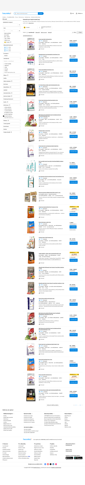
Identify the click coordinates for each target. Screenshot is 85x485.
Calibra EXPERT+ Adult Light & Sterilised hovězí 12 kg (50, 253)
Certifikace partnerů (54, 451)
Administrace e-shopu (38, 446)
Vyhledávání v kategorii (8, 22)
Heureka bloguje (6, 454)
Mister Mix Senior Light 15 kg (45, 222)
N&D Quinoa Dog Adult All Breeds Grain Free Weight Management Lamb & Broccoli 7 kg (49, 314)
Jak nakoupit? (21, 446)
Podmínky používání (6, 449)
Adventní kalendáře (7, 420)
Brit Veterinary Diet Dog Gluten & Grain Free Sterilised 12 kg (51, 176)
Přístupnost (5, 460)
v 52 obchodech (73, 42)
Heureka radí (20, 449)
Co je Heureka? (5, 446)
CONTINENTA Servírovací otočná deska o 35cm (52, 415)
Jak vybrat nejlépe (28, 427)
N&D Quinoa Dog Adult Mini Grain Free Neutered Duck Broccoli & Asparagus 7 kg (50, 115)
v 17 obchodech (73, 133)
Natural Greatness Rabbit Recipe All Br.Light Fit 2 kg (49, 192)
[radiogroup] (12, 49)
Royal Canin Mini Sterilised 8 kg (45, 39)
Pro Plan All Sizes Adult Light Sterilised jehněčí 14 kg (50, 390)
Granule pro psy (27, 17)
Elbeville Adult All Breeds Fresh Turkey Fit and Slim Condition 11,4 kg (51, 268)
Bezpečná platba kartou (23, 456)
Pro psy (16, 17)
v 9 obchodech (72, 270)
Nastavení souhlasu (22, 453)
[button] (10, 24)
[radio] (3, 47)
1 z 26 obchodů (72, 257)
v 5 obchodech (72, 57)
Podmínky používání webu (56, 467)
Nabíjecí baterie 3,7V (7, 424)
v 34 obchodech (73, 148)
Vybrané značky (27, 413)
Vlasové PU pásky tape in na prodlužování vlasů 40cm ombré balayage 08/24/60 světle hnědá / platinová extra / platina (52, 417)
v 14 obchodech (73, 194)
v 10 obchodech (73, 240)
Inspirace (51, 453)
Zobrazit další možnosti (8, 72)
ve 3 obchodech (73, 286)
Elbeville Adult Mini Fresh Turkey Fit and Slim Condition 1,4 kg (51, 283)
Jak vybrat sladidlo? (27, 429)
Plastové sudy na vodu (7, 425)
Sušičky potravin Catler (7, 428)
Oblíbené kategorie (8, 413)
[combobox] (26, 13)
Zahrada (66, 424)
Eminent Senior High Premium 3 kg (46, 237)
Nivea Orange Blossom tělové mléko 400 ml (52, 419)
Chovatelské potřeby (10, 17)
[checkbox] (3, 33)
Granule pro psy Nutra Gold (29, 420)
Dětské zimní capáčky (7, 430)
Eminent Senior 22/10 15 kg (44, 130)
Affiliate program (37, 456)
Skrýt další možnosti (8, 117)
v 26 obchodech (73, 72)
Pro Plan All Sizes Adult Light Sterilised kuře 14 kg (49, 85)
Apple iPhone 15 (68, 415)
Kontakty (4, 447)
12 (80, 405)
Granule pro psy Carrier (28, 415)
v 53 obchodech (73, 331)
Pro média (4, 453)
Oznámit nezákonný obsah (8, 458)
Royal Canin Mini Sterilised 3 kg (45, 374)
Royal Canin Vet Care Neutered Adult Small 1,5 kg (49, 344)
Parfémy (66, 417)
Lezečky (5, 422)
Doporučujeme (68, 413)
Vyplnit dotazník (69, 451)
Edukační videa (37, 458)
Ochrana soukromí (21, 454)
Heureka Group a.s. (37, 467)
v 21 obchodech (73, 301)
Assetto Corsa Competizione (49, 420)
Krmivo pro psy (21, 17)
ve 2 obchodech (73, 362)
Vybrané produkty (48, 413)
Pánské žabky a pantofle (8, 417)
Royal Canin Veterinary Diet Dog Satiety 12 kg (48, 100)
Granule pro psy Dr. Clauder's (29, 422)
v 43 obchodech (73, 118)
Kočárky (5, 415)
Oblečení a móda (68, 427)
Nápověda (36, 460)
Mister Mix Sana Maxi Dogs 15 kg (45, 359)
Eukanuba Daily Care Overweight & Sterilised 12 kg (49, 54)
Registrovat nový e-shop (39, 447)
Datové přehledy (37, 454)
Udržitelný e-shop (53, 454)
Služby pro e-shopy (38, 449)
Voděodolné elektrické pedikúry (9, 427)
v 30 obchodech (73, 87)
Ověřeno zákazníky (53, 446)
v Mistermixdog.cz (73, 224)
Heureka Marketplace (38, 451)
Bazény (66, 419)
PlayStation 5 (67, 420)
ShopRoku (52, 447)
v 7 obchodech (72, 103)
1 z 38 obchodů (72, 379)
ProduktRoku (52, 449)
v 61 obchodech (73, 164)
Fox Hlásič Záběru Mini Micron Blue (51, 422)
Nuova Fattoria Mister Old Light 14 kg (46, 298)
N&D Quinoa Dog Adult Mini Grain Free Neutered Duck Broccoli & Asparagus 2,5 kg (50, 329)
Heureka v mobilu (21, 447)
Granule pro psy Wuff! (28, 417)
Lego (66, 422)
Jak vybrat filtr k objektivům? (29, 432)
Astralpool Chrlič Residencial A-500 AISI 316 (52, 424)
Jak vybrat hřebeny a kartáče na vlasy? (31, 431)
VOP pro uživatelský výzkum (23, 458)
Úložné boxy (5, 419)
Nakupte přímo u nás (22, 451)
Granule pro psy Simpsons (29, 419)
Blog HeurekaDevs (6, 456)
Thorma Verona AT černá (49, 425)
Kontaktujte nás (69, 445)
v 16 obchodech (73, 179)
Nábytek (66, 425)
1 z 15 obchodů (72, 211)
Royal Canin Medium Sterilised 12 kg (46, 69)
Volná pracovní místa (6, 451)
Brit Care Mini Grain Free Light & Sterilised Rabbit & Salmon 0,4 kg (51, 162)
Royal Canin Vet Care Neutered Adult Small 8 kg (48, 146)
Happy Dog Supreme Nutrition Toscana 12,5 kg (48, 207)
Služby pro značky (37, 453)
